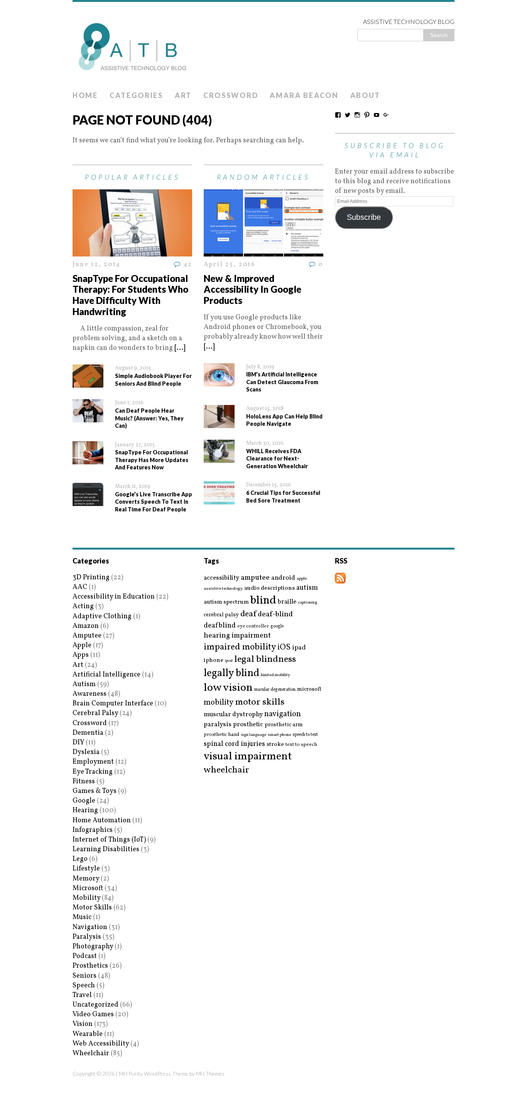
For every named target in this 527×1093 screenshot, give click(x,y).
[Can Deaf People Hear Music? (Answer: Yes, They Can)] (88, 417)
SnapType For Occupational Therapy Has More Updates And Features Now (151, 460)
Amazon (86, 626)
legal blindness (265, 659)
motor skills (259, 702)
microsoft (309, 689)
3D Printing (91, 577)
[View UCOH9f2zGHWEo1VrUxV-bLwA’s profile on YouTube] (376, 115)
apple (302, 579)
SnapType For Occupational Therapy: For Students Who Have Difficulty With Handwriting (130, 295)
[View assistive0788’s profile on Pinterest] (367, 115)
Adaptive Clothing (102, 616)
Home (85, 95)
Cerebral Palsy (95, 713)
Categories (136, 95)
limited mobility (275, 675)
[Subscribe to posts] (340, 579)
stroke (275, 744)
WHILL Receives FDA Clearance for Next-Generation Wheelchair (277, 458)
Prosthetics (90, 966)
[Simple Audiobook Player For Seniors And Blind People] (88, 383)
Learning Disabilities (106, 849)
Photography (93, 946)
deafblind (220, 626)
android (283, 578)
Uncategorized (95, 1005)
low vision (228, 688)
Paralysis (87, 937)
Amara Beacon (304, 95)
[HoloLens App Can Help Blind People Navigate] (219, 423)
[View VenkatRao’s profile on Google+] (386, 115)
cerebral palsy (221, 615)
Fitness (84, 781)
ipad (299, 648)
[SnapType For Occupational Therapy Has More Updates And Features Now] (88, 459)
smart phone (279, 735)
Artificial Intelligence (106, 675)
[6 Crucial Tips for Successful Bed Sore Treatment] (219, 499)
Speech (84, 985)
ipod (229, 661)
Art (183, 95)
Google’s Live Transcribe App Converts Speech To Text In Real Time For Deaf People (153, 502)
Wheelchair (91, 1053)
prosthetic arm (284, 725)
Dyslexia (86, 752)
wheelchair (226, 770)
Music (82, 917)
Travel (82, 995)
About (365, 95)
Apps (81, 655)
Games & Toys (95, 791)
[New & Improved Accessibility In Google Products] (263, 251)
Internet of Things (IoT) (109, 840)
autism (307, 588)
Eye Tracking (93, 772)
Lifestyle (86, 869)
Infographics (93, 830)
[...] (179, 348)
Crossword (230, 95)
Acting (83, 606)
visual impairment (248, 756)
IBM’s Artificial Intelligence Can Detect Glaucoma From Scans (282, 382)
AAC (80, 587)
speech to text (305, 735)
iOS (284, 647)
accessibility (221, 577)
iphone (213, 660)
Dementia (88, 733)
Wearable (88, 1034)
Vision (83, 1024)
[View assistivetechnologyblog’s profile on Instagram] (357, 115)
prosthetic (248, 724)
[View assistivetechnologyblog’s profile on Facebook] (338, 115)
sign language (253, 735)
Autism (84, 684)
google (277, 626)
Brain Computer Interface (113, 703)
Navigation (90, 927)
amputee (255, 578)
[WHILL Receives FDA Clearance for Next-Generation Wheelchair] (219, 458)
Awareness (89, 694)
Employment (93, 762)
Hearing (85, 810)
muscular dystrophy (233, 714)
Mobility (86, 898)
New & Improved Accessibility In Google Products (252, 289)
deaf (248, 614)
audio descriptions (269, 588)
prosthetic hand (221, 735)
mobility (218, 702)
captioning (307, 603)
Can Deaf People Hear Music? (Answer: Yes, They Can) (149, 418)
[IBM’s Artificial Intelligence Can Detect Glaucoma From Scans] (219, 381)
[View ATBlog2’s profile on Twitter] (348, 115)
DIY (78, 742)
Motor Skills (92, 908)
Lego (80, 859)
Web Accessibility (101, 1044)
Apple (82, 645)
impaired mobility (240, 647)
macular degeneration (275, 689)
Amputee (87, 636)
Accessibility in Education (114, 597)
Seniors (84, 976)
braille (287, 601)
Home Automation (102, 820)
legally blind (231, 673)
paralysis (217, 724)
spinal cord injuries (234, 744)
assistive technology (223, 589)
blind (263, 601)
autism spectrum (226, 602)
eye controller (253, 626)
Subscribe (364, 217)
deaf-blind (275, 614)
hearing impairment (237, 636)
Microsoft (88, 888)
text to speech (301, 745)
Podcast (85, 956)
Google (84, 801)
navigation (282, 714)
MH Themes (210, 1073)
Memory (86, 879)
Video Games (93, 1014)
